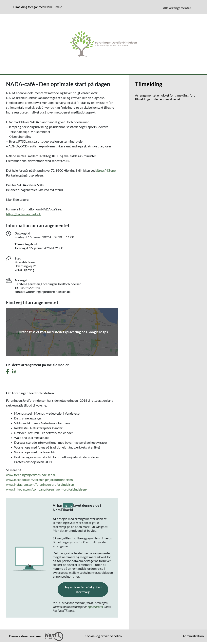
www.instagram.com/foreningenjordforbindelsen (40, 484)
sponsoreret (95, 606)
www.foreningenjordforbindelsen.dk (31, 475)
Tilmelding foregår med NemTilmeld (38, 7)
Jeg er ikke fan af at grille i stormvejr (86, 589)
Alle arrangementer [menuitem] (177, 8)
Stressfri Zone (106, 170)
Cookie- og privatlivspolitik (103, 636)
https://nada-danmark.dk (23, 214)
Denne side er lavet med (26, 636)
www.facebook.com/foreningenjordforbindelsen (39, 479)
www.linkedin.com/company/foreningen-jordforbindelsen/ (46, 489)
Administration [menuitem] (193, 636)
